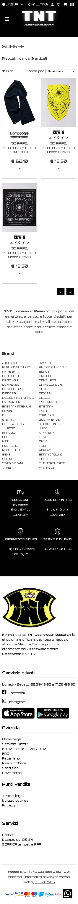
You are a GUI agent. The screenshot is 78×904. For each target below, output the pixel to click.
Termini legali (13, 795)
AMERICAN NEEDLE (53, 367)
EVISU (43, 410)
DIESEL (44, 397)
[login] (51, 4)
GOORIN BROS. (49, 419)
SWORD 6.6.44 (12, 463)
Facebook (16, 693)
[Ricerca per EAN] (70, 4)
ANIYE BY (9, 371)
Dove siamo (12, 773)
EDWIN (7, 410)
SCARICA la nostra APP (21, 844)
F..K (4, 415)
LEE (5, 437)
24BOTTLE (10, 362)
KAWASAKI (47, 432)
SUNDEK (45, 459)
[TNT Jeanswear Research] (39, 25)
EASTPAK (46, 406)
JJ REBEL (9, 428)
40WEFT (45, 362)
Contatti (9, 835)
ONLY (43, 441)
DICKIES (45, 393)
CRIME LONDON (50, 384)
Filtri (9, 71)
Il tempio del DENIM (17, 839)
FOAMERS (46, 415)
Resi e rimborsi (14, 763)
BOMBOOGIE (11, 376)
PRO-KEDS (10, 445)
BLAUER (45, 371)
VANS (6, 467)
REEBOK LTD (11, 450)
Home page (11, 739)
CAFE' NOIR (10, 380)
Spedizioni (10, 768)
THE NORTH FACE (52, 463)
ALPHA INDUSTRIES (16, 367)
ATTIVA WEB (45, 882)
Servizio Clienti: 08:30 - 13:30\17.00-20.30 (24, 746)
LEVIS (43, 437)
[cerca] (44, 4)
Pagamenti (11, 758)
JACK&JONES (49, 424)
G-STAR (8, 419)
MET (5, 441)
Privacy (8, 805)
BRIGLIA (45, 376)
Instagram (16, 702)
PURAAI (44, 445)
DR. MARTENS (12, 402)
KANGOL (8, 432)
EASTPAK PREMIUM (16, 406)
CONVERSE (10, 384)
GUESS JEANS (13, 424)
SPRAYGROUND (50, 454)
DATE (43, 389)
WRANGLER (48, 467)
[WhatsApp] (68, 896)
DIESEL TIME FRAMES (18, 397)
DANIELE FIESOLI (14, 389)
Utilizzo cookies (15, 800)
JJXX (43, 428)
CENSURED (47, 380)
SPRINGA (9, 459)
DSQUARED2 (48, 402)
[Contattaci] (57, 4)
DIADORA (9, 393)
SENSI (6, 454)
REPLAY (45, 450)
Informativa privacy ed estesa (47, 876)
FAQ (5, 753)
